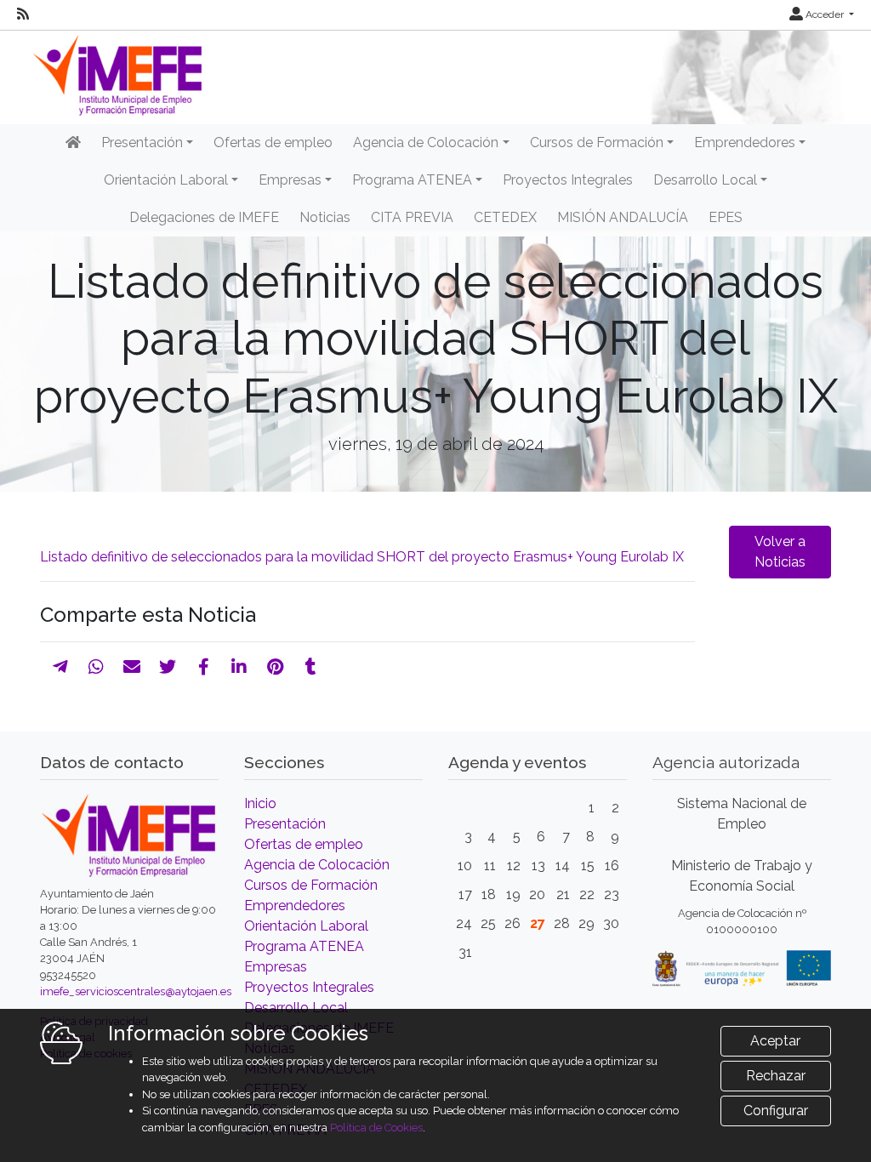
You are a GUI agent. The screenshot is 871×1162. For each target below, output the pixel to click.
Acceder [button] (824, 14)
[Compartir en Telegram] (60, 667)
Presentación (285, 824)
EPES (726, 217)
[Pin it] (275, 667)
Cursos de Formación (311, 885)
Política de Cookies (376, 1127)
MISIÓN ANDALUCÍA (622, 217)
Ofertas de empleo (273, 142)
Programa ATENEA (304, 946)
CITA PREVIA (412, 217)
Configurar (775, 1110)
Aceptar (775, 1041)
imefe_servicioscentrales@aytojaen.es (135, 991)
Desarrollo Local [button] (705, 180)
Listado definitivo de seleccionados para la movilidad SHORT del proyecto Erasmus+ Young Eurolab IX (362, 557)
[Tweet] (167, 667)
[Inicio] (73, 143)
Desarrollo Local (296, 1008)
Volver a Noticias (780, 551)
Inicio (260, 803)
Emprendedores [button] (744, 142)
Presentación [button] (142, 142)
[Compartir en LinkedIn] (239, 667)
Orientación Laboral (306, 926)
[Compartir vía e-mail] (131, 667)
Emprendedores (294, 905)
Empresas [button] (290, 180)
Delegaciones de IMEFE (204, 217)
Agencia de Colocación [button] (425, 142)
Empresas (275, 967)
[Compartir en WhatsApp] (96, 667)
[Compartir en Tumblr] (310, 667)
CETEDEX (505, 217)
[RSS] (23, 14)
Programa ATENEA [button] (412, 180)
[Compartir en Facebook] (203, 667)
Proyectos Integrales (568, 180)
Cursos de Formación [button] (596, 142)
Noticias (324, 217)
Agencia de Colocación (317, 865)
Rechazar (776, 1076)
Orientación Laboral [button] (166, 180)
